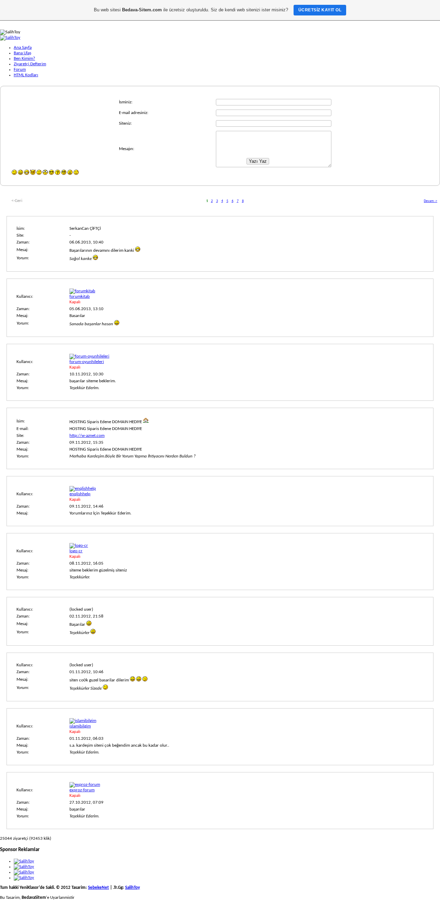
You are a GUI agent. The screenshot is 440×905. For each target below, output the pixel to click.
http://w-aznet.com (86, 435)
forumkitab (79, 296)
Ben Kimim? (24, 58)
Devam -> (430, 201)
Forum (20, 69)
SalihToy (132, 887)
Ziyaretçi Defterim (30, 64)
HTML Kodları (26, 75)
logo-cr (75, 551)
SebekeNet (98, 887)
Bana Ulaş (22, 53)
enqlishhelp (79, 494)
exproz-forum (82, 790)
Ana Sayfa (23, 47)
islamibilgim (80, 726)
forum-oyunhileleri (86, 362)
